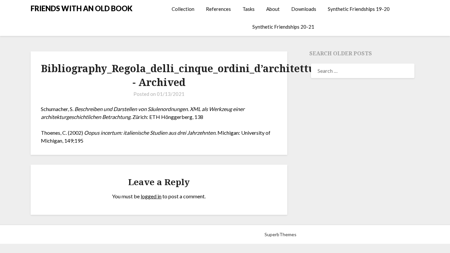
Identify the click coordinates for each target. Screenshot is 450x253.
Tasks (248, 9)
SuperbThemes (280, 234)
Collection (183, 9)
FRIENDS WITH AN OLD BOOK (81, 8)
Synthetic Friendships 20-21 (283, 27)
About (273, 9)
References (218, 9)
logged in (151, 196)
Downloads (303, 9)
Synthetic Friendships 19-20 (359, 9)
